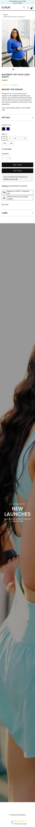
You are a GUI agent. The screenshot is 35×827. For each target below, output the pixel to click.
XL (25, 138)
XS (4, 138)
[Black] (3, 129)
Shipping (5, 186)
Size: (4, 134)
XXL (4, 143)
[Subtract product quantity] (3, 158)
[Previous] (3, 2)
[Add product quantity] (9, 158)
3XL (11, 143)
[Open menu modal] (28, 7)
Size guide (7, 149)
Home (6, 15)
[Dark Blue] (8, 129)
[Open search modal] (24, 7)
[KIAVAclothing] (6, 7)
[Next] (32, 2)
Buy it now (18, 171)
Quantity (5, 154)
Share (6, 205)
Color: (6, 125)
